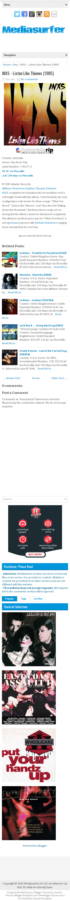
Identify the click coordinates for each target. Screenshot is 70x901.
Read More (60, 267)
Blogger (42, 845)
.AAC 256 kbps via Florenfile (17, 175)
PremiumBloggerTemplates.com (22, 895)
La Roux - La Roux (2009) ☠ (36, 300)
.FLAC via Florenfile (13, 171)
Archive (38, 598)
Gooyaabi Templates (42, 898)
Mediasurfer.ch (33, 883)
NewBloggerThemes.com (51, 895)
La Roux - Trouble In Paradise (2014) (42, 253)
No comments (29, 79)
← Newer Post (11, 378)
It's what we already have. (38, 887)
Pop (15, 64)
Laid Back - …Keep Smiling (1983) (41, 325)
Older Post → (59, 378)
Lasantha (57, 892)
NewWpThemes (25, 892)
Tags (23, 598)
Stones (14, 222)
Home (7, 64)
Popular (9, 598)
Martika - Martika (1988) (35, 274)
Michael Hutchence (46, 222)
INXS (5, 192)
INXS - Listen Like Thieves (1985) (28, 73)
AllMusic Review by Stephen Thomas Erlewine (29, 188)
